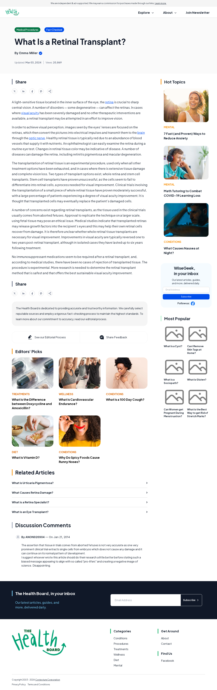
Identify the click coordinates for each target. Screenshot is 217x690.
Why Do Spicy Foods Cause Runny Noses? (79, 459)
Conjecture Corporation (47, 679)
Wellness (66, 394)
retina (109, 102)
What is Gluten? (196, 379)
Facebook (167, 660)
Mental (169, 127)
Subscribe (186, 296)
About (165, 638)
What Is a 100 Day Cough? (125, 399)
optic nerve (37, 138)
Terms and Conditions (39, 684)
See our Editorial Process (50, 337)
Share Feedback (116, 337)
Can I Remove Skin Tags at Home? (195, 349)
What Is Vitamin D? (26, 457)
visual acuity (30, 113)
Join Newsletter (198, 12)
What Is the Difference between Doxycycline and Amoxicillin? (32, 403)
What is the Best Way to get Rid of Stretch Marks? (197, 413)
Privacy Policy (19, 684)
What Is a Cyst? (173, 346)
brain (141, 132)
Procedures (121, 643)
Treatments (21, 394)
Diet (15, 452)
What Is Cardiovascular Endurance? (76, 401)
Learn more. (160, 3)
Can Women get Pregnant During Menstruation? (174, 413)
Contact (166, 643)
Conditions (114, 394)
